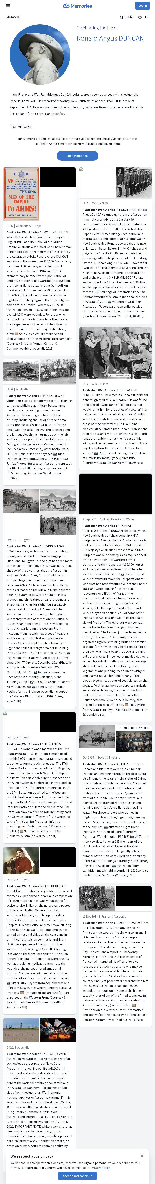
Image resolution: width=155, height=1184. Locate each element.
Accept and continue (77, 1176)
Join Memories (77, 156)
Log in (142, 5)
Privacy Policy (100, 1168)
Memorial (13, 17)
